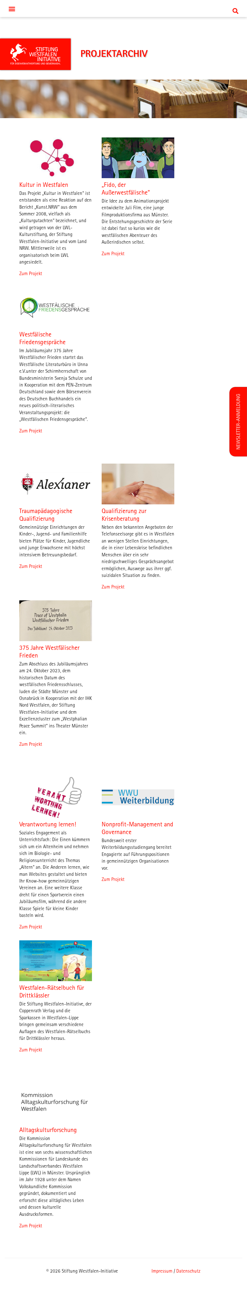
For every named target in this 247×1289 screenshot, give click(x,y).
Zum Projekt (30, 273)
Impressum (161, 1271)
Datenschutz (188, 1271)
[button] (123, 8)
